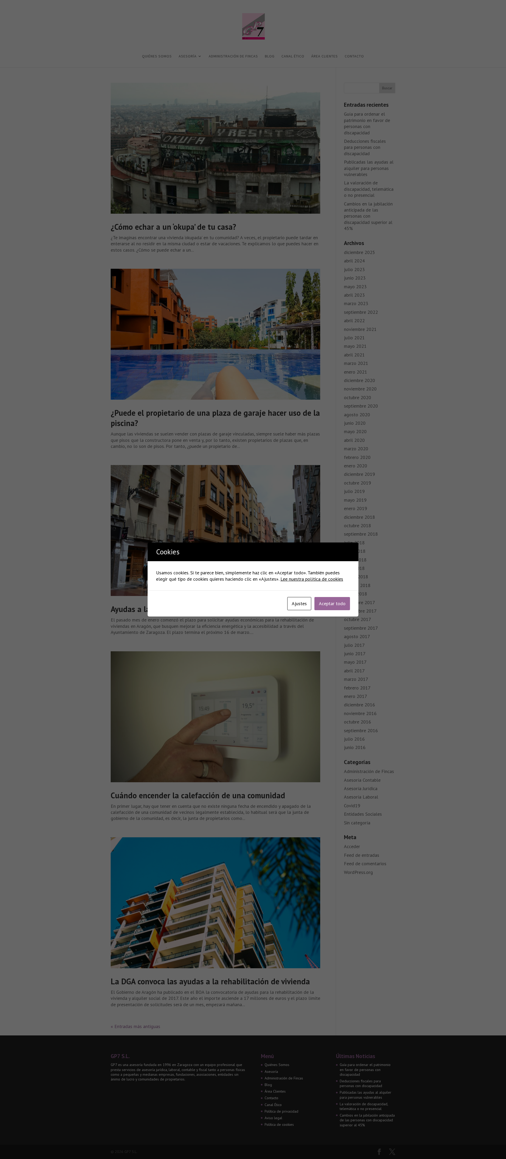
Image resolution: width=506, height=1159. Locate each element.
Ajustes (299, 603)
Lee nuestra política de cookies (311, 579)
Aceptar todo (332, 603)
